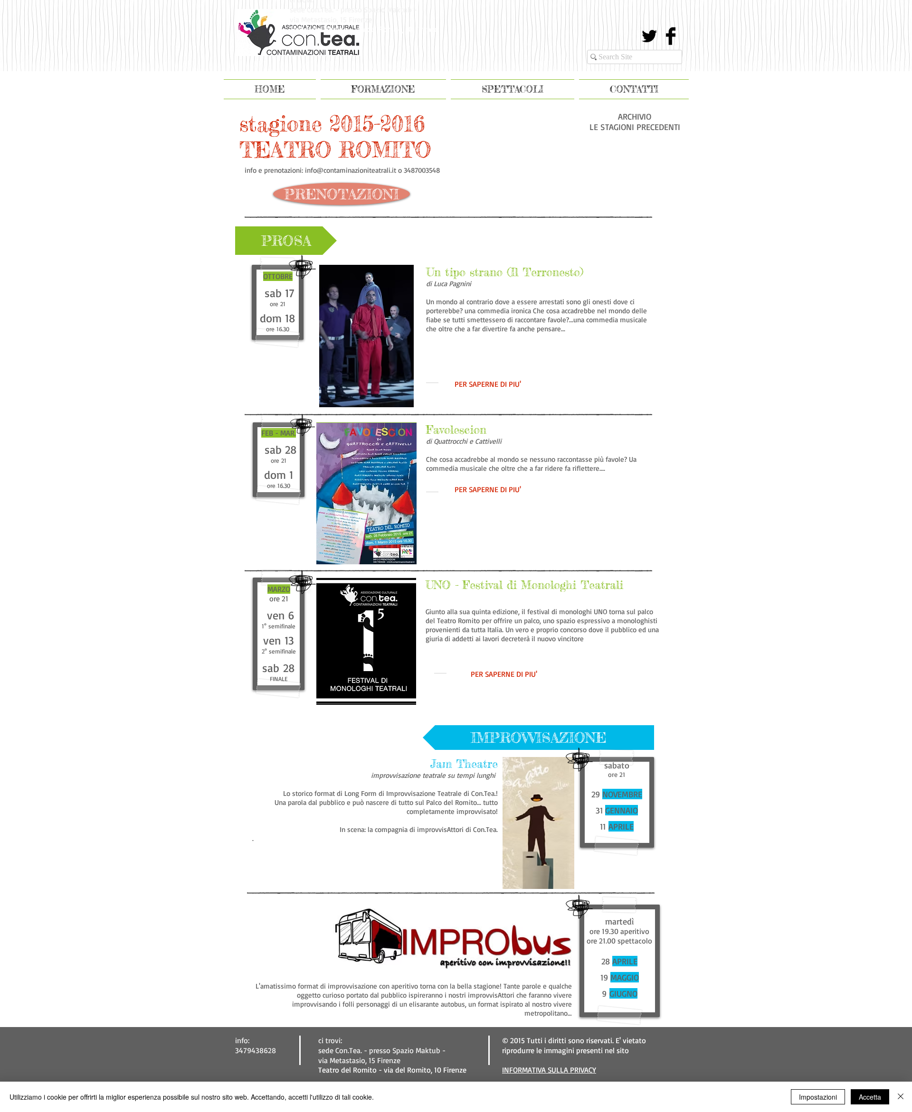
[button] (286, 240)
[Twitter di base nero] (649, 36)
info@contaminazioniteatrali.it (350, 170)
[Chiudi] (900, 1096)
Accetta (870, 1097)
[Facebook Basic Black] (671, 36)
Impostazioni (818, 1097)
